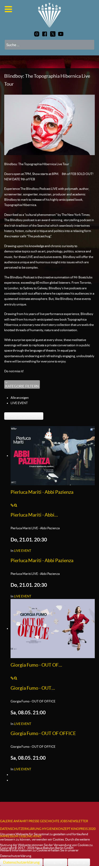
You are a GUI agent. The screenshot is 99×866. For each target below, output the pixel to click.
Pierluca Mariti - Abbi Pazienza (42, 492)
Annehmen (55, 862)
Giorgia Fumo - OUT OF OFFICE (43, 733)
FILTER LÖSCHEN (25, 416)
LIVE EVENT (22, 550)
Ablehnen (79, 862)
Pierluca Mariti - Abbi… (34, 515)
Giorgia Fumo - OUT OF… (36, 665)
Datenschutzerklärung (21, 862)
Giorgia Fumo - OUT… (33, 688)
